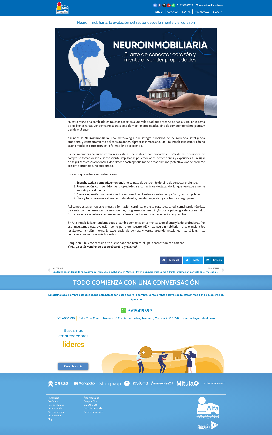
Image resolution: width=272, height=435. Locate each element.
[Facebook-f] (160, 5)
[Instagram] (164, 5)
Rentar (186, 11)
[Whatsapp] (173, 5)
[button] (171, 260)
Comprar (172, 11)
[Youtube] (169, 5)
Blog (216, 11)
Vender (159, 11)
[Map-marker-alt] (155, 5)
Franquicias (202, 11)
